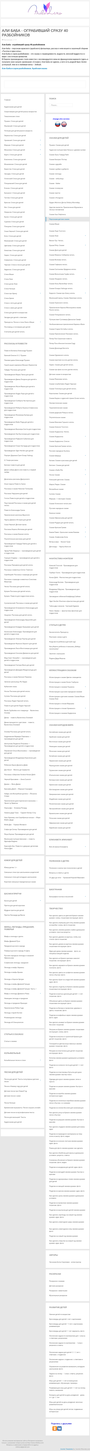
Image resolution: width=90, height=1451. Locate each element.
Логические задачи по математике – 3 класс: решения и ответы (66, 1344)
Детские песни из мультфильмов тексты (19, 1112)
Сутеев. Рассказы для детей (14, 696)
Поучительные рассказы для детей (17, 539)
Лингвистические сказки (58, 403)
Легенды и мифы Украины (14, 967)
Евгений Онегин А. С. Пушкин (15, 355)
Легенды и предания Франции (15, 1003)
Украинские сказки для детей (60, 761)
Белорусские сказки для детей (60, 780)
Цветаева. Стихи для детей (14, 246)
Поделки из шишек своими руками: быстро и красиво (66, 1087)
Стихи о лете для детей (13, 303)
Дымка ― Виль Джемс (12, 784)
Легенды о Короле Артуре (14, 979)
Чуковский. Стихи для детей (14, 140)
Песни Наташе (9, 1103)
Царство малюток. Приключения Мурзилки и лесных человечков (66, 208)
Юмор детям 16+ (10, 867)
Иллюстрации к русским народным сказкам (65, 692)
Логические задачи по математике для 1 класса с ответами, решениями (67, 1337)
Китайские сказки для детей (59, 756)
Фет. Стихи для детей (12, 207)
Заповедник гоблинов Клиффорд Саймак (65, 596)
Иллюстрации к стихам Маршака (61, 703)
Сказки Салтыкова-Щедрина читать (62, 269)
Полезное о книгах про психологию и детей (65, 868)
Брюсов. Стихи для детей (13, 202)
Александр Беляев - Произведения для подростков (64, 583)
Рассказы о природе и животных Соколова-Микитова (20, 580)
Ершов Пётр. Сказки (56, 245)
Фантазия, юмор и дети (58, 637)
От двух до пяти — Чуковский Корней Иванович (66, 878)
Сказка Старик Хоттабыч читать (61, 329)
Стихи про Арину (10, 293)
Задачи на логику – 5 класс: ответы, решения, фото (66, 1375)
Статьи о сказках (10, 1041)
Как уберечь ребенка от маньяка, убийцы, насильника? (65, 647)
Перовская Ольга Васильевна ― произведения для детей (22, 752)
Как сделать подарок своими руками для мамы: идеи (67, 1128)
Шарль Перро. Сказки (57, 484)
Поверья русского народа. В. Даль (17, 951)
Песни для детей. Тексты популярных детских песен (21, 1080)
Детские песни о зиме (12, 1096)
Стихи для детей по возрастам (15, 312)
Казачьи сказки (54, 513)
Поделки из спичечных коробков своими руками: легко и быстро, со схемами (67, 1102)
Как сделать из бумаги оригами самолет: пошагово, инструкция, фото (64, 959)
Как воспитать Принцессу (58, 632)
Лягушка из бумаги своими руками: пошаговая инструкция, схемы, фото (66, 1030)
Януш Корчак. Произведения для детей (19, 834)
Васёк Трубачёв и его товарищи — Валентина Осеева (21, 711)
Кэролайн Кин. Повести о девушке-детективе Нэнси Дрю (21, 847)
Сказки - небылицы (56, 179)
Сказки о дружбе (55, 164)
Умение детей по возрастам (59, 1314)
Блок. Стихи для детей (12, 236)
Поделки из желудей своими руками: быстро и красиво (66, 1173)
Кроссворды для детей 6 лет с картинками (65, 1319)
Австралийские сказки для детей (61, 809)
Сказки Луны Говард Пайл (59, 155)
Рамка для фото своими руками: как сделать (66, 1148)
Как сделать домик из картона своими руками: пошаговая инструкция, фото (66, 945)
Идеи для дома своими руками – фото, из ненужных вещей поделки (65, 952)
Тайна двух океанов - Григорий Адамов (64, 606)
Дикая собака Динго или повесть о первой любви (20, 471)
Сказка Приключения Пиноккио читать (63, 334)
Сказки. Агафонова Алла (58, 537)
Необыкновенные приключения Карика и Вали (67, 324)
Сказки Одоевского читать (59, 355)
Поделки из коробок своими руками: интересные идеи (62, 1094)
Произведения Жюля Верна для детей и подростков (19, 387)
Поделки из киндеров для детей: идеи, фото (65, 1167)
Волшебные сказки (56, 489)
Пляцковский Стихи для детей (15, 183)
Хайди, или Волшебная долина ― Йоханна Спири (20, 795)
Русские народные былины (59, 451)
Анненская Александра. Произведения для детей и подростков (20, 633)
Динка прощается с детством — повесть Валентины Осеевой (19, 723)
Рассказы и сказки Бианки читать (16, 534)
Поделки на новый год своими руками (63, 1236)
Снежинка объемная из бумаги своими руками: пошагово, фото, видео (67, 1161)
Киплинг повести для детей (14, 465)
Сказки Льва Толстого (57, 231)
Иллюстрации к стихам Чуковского (62, 708)
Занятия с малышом (57, 654)
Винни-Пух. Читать (56, 240)
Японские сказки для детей (59, 751)
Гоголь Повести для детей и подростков (19, 498)
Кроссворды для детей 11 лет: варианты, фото (66, 1331)
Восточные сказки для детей (60, 742)
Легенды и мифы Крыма (13, 972)
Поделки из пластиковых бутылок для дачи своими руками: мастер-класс (65, 1073)
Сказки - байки (54, 183)
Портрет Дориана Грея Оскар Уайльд (18, 455)
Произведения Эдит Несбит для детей (18, 451)
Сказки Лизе (53, 236)
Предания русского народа (14, 946)
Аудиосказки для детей (13, 107)
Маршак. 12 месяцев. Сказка (60, 499)
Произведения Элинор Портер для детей (20, 639)
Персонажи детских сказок (59, 219)
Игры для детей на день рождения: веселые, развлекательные (66, 1403)
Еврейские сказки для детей (59, 828)
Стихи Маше (9, 274)
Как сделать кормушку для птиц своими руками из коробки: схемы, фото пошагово (67, 924)
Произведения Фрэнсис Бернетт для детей (20, 643)
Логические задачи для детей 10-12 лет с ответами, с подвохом (64, 1353)
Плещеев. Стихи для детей (14, 226)
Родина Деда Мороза (57, 658)
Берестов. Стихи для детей (14, 169)
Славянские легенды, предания (16, 963)
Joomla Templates (66, 1449)
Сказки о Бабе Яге (56, 470)
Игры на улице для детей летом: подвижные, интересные (66, 1410)
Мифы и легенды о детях (13, 936)
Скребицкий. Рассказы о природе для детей (20, 575)
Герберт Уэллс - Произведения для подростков (67, 573)
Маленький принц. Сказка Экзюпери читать (65, 298)
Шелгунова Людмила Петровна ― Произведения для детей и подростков (19, 745)
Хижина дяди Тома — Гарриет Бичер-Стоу (20, 813)
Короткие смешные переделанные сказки (20, 882)
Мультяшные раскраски (58, 1295)
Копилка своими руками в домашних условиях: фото (67, 1059)
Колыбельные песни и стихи (15, 1060)
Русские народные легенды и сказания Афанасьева (19, 956)
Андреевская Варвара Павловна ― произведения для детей (17, 737)
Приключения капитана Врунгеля (17, 515)
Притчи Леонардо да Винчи (14, 915)
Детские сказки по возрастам (60, 374)
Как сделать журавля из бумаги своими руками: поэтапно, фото (67, 966)
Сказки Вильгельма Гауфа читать (61, 274)
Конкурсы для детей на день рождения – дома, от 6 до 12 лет (67, 1396)
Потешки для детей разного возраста (18, 131)
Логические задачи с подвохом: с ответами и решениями (66, 1360)
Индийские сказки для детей (60, 799)
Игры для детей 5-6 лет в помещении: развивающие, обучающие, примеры (63, 1382)
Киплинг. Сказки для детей (59, 465)
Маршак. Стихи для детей (14, 145)
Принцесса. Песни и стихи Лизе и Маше (19, 322)
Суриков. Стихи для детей (14, 222)
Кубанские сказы (10, 686)
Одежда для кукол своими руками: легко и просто (65, 1080)
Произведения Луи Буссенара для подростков (21, 434)
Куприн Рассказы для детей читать (17, 591)
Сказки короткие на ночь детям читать (63, 360)
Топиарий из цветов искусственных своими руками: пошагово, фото (65, 1045)
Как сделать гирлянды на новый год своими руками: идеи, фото (65, 1216)
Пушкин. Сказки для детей (59, 145)
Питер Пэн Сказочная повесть (60, 339)
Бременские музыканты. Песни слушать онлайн (22, 1108)
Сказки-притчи (54, 193)
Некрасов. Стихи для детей (14, 212)
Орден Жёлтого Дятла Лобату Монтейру (64, 202)
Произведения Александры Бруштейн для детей (20, 621)
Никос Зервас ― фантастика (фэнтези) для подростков (65, 612)
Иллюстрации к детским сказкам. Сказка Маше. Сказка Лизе (67, 697)
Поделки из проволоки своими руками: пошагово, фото (63, 1204)
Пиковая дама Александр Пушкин (17, 360)
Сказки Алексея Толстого (58, 427)
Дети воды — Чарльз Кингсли (60, 547)
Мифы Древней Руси (12, 941)
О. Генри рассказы (11, 460)
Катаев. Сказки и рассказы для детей (63, 460)
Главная (7, 100)
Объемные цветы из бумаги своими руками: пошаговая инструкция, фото (65, 1002)
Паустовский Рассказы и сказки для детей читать (20, 504)
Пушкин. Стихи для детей (13, 121)
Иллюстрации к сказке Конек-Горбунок (63, 682)
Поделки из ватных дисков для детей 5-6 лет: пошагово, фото (66, 995)
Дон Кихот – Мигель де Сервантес (17, 770)
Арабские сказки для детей (59, 737)
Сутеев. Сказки (54, 494)
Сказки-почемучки (56, 188)
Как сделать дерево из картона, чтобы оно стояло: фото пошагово (65, 938)
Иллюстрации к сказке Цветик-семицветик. (65, 677)
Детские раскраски (56, 1286)
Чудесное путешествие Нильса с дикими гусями (67, 150)
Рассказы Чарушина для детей (16, 493)
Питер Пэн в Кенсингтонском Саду (62, 343)
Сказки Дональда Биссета (59, 348)
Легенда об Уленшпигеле (13, 1022)
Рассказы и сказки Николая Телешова (18, 489)
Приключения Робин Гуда (14, 1008)
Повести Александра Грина (14, 510)
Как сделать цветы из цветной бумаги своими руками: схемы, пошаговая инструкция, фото (66, 916)
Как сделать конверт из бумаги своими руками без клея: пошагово (66, 1023)
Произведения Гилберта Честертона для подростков (19, 402)
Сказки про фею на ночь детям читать (63, 369)
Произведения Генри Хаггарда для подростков (22, 446)
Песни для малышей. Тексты (15, 1117)
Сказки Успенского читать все (60, 503)
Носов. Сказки (54, 475)
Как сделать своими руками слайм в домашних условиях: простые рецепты (67, 931)
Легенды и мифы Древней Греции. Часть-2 (20, 989)
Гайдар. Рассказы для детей (15, 370)
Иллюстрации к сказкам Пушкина (61, 687)
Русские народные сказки (59, 508)
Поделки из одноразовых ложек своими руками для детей (67, 1180)
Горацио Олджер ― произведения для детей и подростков (22, 559)
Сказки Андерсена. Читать (59, 432)
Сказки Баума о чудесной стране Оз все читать (67, 398)
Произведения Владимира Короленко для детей (20, 759)
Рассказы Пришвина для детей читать (18, 565)
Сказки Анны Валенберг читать (61, 284)
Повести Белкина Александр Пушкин (18, 351)
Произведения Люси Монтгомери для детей (21, 648)
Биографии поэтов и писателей (61, 897)
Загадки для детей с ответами (15, 317)
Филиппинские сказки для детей (61, 804)
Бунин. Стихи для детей (13, 217)
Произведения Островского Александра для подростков (21, 609)
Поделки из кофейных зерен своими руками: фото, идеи (66, 1016)
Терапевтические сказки (58, 408)
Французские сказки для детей (60, 765)
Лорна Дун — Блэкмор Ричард (15, 808)
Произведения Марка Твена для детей (19, 374)
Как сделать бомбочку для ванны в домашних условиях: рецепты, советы (66, 1154)
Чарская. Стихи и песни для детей (17, 265)
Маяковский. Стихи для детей (15, 241)
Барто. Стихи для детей (13, 155)
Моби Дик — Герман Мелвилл (15, 825)
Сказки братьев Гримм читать (60, 446)
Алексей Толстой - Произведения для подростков (63, 566)
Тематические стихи (12, 116)
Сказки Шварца (55, 456)
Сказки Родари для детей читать (61, 523)
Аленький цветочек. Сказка (59, 480)
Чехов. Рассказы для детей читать (17, 586)
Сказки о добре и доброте (59, 169)
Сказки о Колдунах (56, 198)
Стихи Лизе (8, 279)
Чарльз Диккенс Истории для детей (17, 520)
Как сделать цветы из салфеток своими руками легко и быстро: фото (67, 973)
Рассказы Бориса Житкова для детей (18, 529)
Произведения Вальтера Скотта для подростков (22, 429)
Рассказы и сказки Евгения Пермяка (18, 677)
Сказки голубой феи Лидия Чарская (62, 384)
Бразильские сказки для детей (60, 813)
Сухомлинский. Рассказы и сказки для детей (21, 603)
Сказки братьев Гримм (57, 527)
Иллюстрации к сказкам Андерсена (62, 713)
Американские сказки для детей (61, 794)
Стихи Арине (9, 298)
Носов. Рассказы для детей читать (17, 691)
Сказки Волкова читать (57, 260)
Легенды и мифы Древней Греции (17, 984)
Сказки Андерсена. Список (59, 441)
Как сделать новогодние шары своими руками (66, 1222)
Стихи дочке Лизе (10, 284)
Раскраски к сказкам (56, 1281)
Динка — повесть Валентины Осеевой (18, 717)
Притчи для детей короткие (14, 905)
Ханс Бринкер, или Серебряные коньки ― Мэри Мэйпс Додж (22, 818)
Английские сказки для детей (60, 732)
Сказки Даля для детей (58, 250)
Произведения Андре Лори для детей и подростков (19, 395)
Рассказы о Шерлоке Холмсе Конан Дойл (19, 774)
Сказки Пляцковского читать (59, 315)
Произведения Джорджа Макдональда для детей (20, 671)
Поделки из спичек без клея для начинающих (66, 1108)
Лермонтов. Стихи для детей (15, 135)
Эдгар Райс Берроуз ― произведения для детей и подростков (22, 552)
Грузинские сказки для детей (60, 770)
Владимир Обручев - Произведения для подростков (64, 590)
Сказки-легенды (55, 174)
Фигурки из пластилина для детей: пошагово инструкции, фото (66, 1052)
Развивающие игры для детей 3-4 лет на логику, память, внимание (67, 1389)
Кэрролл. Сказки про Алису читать (62, 293)
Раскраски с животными (58, 1291)
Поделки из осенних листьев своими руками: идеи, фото (66, 1142)
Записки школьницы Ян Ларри (15, 682)
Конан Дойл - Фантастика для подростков (65, 577)
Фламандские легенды (13, 1017)
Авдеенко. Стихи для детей (14, 269)
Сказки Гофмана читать (58, 264)
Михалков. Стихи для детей (14, 150)
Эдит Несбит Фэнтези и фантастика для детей (66, 601)
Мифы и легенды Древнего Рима (16, 994)
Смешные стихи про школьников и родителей (21, 872)
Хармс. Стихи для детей (13, 255)
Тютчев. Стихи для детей (13, 198)
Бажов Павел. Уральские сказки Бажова (64, 532)
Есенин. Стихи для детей (13, 188)
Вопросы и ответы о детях (59, 873)
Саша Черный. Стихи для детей (16, 231)
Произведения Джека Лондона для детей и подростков (20, 380)
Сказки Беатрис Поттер (58, 159)
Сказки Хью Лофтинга (57, 214)
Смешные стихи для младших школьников (20, 877)
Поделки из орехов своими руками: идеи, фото (66, 1191)
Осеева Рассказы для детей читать (17, 732)
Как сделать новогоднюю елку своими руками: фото (66, 1230)
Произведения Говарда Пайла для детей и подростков (20, 545)
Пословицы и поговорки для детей (17, 327)
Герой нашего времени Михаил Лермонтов (20, 365)
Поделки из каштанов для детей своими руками (67, 1210)
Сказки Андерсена (56, 436)
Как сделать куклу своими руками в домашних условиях (66, 1197)
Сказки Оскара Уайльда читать (61, 288)
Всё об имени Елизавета (58, 847)
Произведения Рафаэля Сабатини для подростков (19, 440)
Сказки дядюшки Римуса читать (61, 413)
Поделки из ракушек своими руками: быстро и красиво (66, 1121)
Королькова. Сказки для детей (60, 393)
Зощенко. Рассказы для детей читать (18, 615)
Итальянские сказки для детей (60, 775)
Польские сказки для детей (59, 818)
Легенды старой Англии (13, 1013)
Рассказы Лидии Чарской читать (16, 701)
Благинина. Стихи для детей (15, 159)
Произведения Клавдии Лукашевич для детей (21, 627)
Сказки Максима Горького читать (61, 422)
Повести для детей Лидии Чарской (17, 706)
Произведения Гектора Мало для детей (19, 665)
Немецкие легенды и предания (16, 998)
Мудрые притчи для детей (14, 910)
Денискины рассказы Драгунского (17, 479)
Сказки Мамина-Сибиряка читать (61, 255)
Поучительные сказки (57, 417)
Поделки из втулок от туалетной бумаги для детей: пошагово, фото (65, 1037)
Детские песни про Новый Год (15, 1091)
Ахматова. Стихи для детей (14, 250)
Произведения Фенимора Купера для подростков (18, 416)
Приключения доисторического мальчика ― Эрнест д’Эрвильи (21, 802)
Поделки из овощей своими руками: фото (65, 1186)
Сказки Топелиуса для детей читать (62, 389)
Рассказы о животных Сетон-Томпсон (18, 570)
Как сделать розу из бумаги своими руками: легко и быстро (65, 1113)
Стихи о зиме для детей (13, 308)
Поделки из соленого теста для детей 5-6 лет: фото (66, 1066)
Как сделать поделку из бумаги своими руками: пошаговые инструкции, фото (67, 988)
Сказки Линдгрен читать (58, 279)
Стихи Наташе (9, 289)
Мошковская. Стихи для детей (15, 164)
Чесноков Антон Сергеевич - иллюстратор (65, 1262)
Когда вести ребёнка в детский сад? (62, 642)
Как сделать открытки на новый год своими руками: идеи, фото (65, 1242)
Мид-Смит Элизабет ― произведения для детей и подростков (20, 659)
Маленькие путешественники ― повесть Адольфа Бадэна (19, 840)
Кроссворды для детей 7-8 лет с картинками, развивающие (66, 1325)
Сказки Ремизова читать (58, 379)
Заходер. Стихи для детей (14, 174)
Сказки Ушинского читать (58, 303)
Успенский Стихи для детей (14, 179)
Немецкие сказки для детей (59, 746)
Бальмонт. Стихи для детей (14, 193)
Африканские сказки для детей (61, 823)
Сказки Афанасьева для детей (60, 518)
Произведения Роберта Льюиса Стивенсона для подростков (21, 409)
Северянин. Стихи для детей (15, 260)
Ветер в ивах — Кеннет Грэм (59, 542)
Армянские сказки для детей (60, 785)
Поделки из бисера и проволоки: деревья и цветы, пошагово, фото (65, 1009)
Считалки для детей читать (14, 332)
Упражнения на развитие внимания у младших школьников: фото (67, 1367)
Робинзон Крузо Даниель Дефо (16, 765)
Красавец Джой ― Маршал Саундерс (18, 789)
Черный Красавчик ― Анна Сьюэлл (17, 779)
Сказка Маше (54, 224)
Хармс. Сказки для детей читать (61, 365)
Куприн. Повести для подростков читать (19, 596)
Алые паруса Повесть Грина (15, 484)
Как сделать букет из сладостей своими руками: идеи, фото (67, 981)
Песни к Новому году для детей (16, 1086)
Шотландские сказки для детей (61, 789)
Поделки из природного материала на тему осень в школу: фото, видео (65, 1135)
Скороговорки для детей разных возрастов (20, 112)
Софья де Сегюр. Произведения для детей (20, 829)
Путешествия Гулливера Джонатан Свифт (65, 319)
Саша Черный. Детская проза (15, 524)
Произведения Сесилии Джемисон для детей (21, 653)
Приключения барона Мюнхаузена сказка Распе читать (65, 308)
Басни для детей (10, 901)
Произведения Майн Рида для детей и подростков (18, 423)
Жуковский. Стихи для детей (15, 126)
